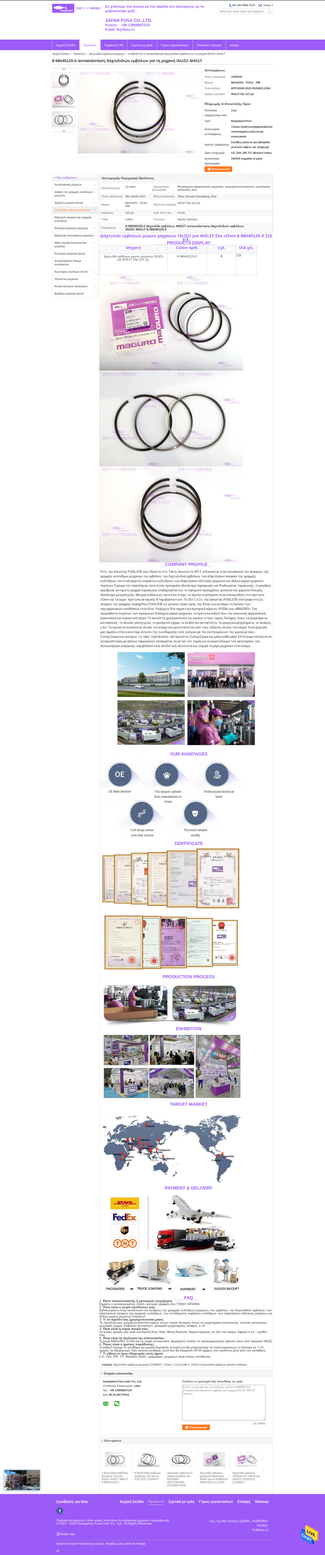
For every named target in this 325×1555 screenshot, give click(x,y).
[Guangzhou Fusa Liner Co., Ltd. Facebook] (59, 1510)
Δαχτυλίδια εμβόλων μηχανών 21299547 (138, 1364)
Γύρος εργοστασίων (175, 45)
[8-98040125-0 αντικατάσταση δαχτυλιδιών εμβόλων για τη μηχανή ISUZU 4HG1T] (64, 80)
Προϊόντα (90, 45)
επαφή (234, 45)
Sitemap (262, 1502)
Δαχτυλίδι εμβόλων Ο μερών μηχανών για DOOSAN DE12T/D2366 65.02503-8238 (179, 1479)
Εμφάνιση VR (114, 45)
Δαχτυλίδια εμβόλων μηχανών (106, 53)
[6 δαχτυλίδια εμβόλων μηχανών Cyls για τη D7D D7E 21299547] (148, 1459)
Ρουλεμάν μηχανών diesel (69, 253)
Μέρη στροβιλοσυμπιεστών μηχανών (70, 244)
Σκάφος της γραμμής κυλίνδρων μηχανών (73, 193)
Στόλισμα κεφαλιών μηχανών (71, 228)
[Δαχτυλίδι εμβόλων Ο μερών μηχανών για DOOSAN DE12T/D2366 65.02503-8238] (181, 1459)
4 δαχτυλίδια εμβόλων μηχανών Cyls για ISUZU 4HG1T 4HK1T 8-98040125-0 (115, 1477)
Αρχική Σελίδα (65, 45)
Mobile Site (67, 1534)
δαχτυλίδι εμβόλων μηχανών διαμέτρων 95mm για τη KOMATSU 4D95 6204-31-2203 (214, 1477)
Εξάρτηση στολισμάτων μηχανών (73, 235)
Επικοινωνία (220, 169)
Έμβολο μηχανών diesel (68, 202)
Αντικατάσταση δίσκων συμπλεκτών (67, 262)
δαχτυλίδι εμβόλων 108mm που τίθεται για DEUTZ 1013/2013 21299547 (246, 1477)
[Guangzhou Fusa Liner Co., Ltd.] (76, 8)
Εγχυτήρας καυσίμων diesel (71, 271)
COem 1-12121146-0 (176, 1364)
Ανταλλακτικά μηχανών (68, 184)
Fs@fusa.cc (260, 1530)
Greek (267, 5)
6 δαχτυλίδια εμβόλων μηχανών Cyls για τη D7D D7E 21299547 (147, 1476)
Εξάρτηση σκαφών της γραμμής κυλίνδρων (73, 219)
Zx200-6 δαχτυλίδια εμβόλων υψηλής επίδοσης (219, 1364)
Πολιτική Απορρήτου (70, 1520)
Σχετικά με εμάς (142, 45)
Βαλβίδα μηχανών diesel (69, 293)
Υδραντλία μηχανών (66, 279)
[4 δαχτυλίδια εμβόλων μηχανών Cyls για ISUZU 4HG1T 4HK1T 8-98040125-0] (116, 1459)
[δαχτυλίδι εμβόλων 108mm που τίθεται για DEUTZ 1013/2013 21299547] (246, 1459)
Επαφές (243, 1502)
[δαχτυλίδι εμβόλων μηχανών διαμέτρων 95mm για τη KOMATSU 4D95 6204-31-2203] (214, 1459)
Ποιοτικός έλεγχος (209, 45)
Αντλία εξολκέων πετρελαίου (71, 286)
